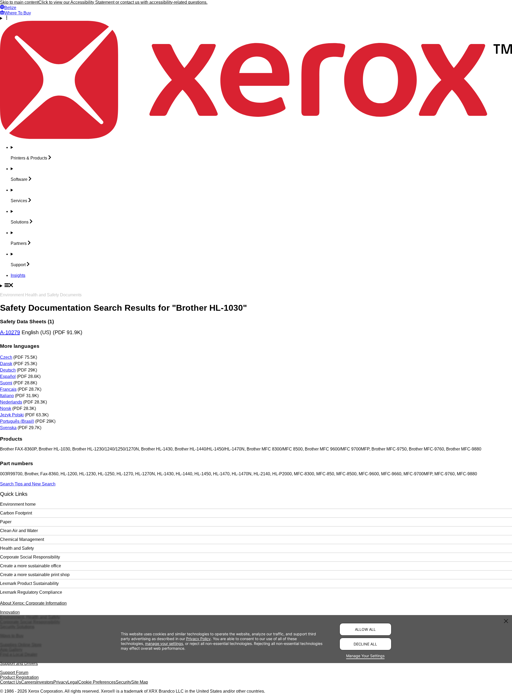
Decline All (365, 644)
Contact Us (10, 682)
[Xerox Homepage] (256, 137)
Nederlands (11, 402)
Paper (5, 522)
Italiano (7, 395)
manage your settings (164, 643)
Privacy (60, 682)
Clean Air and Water (19, 530)
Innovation (10, 612)
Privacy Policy (198, 638)
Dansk (6, 363)
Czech (6, 357)
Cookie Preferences (97, 682)
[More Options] (256, 18)
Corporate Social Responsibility (30, 557)
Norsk (5, 408)
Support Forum (14, 672)
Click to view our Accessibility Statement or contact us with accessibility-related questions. (122, 2)
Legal (72, 682)
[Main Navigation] (256, 285)
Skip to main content (19, 2)
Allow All (365, 629)
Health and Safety (17, 548)
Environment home (18, 504)
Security (123, 682)
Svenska (8, 427)
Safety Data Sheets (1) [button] (27, 321)
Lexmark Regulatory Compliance (31, 592)
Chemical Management (22, 539)
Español (8, 376)
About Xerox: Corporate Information (33, 603)
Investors (44, 682)
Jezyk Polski (12, 415)
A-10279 (10, 332)
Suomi (6, 383)
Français (8, 389)
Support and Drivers (19, 663)
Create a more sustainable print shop (35, 574)
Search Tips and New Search (27, 484)
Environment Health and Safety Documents (41, 295)
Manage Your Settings (365, 655)
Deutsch (8, 370)
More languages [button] (19, 346)
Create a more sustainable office (30, 566)
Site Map (139, 682)
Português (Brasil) (17, 421)
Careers (28, 682)
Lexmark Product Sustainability (29, 583)
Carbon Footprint (16, 513)
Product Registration (19, 677)
